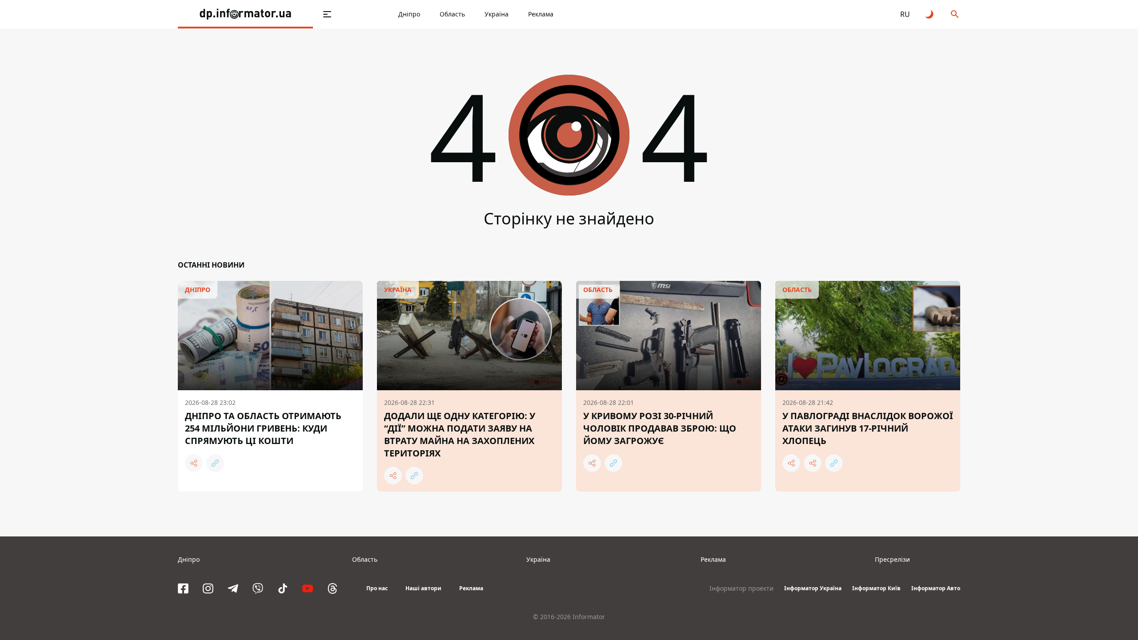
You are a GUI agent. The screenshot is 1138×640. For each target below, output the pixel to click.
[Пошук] (955, 14)
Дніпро (409, 14)
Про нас (377, 588)
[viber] (257, 588)
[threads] (332, 588)
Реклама (540, 14)
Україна (497, 14)
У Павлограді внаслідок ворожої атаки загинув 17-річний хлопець (867, 428)
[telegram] (233, 588)
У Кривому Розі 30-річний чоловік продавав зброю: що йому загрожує (659, 428)
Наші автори (423, 588)
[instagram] (208, 588)
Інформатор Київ (876, 588)
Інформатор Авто (935, 588)
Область (452, 14)
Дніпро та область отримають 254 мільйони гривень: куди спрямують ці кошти (263, 428)
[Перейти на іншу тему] (930, 14)
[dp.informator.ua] (245, 14)
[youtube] (307, 588)
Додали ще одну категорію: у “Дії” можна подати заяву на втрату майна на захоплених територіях (459, 434)
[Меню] (327, 14)
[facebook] (183, 588)
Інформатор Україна (812, 588)
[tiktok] (282, 588)
